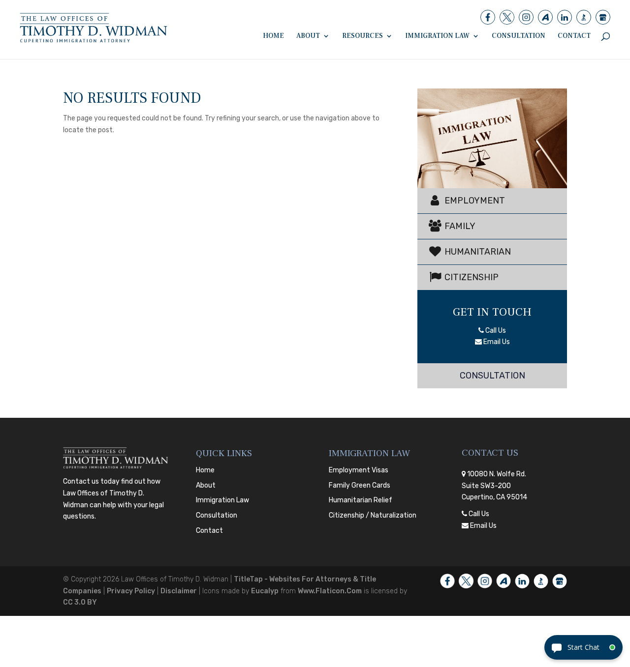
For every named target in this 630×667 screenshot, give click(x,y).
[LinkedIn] (564, 17)
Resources (362, 36)
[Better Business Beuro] (583, 17)
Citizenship (470, 277)
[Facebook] (487, 17)
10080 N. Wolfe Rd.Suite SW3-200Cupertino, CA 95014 (494, 486)
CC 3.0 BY (80, 602)
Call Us (495, 330)
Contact (574, 36)
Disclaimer (178, 591)
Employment (473, 200)
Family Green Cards (359, 485)
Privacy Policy (131, 591)
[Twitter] (507, 17)
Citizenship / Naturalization (372, 515)
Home (273, 36)
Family (458, 226)
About (308, 36)
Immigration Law (437, 36)
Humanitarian (476, 251)
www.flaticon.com (330, 591)
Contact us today (91, 481)
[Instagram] (526, 17)
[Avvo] (545, 17)
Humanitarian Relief (360, 500)
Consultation (518, 36)
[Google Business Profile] (603, 17)
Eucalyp (265, 591)
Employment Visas (358, 470)
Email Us (496, 342)
